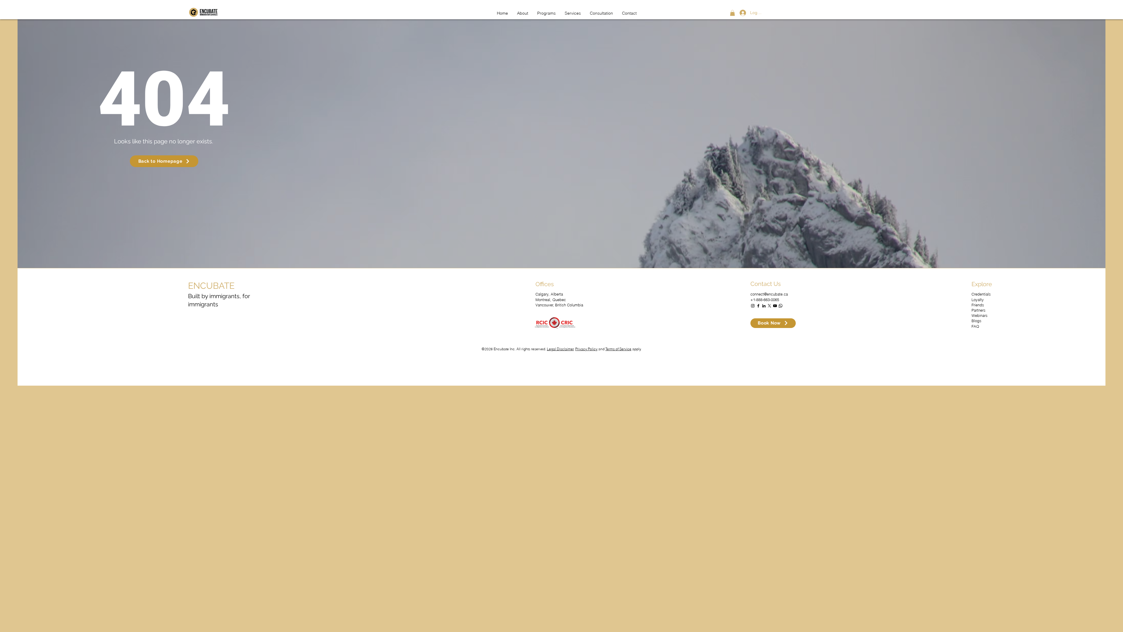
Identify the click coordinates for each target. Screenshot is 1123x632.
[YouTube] (775, 305)
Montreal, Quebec (550, 299)
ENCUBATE (211, 286)
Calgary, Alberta (549, 294)
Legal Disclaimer (560, 349)
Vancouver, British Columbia (559, 305)
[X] (769, 305)
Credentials (981, 294)
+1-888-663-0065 (764, 299)
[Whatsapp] (780, 305)
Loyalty (978, 299)
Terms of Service (618, 349)
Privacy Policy (586, 349)
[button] (732, 13)
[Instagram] (752, 305)
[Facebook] (758, 305)
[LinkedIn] (764, 305)
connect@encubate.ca (769, 294)
